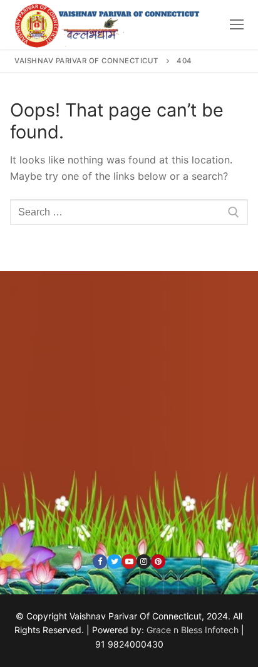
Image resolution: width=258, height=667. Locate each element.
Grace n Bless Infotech (193, 629)
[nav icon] (237, 24)
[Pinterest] (158, 561)
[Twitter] (114, 561)
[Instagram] (144, 561)
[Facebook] (100, 561)
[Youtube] (128, 561)
